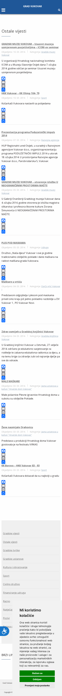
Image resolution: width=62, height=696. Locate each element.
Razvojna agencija (50, 140)
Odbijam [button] (37, 679)
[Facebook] (31, 78)
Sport (44, 97)
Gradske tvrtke (11, 550)
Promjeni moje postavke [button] (37, 685)
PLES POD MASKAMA (14, 242)
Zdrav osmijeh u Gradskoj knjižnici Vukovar (28, 331)
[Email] (31, 82)
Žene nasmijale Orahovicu (17, 427)
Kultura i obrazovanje (15, 567)
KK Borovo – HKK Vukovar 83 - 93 (21, 465)
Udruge (45, 247)
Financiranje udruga (14, 592)
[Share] (31, 90)
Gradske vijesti (11, 533)
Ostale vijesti (10, 542)
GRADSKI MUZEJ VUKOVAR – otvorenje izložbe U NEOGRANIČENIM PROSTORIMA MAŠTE (30, 183)
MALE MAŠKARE (11, 381)
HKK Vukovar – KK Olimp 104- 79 (20, 93)
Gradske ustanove (13, 559)
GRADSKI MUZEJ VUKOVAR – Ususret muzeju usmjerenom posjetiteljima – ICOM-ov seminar (30, 45)
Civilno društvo (11, 584)
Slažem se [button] (37, 673)
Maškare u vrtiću (12, 281)
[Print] (31, 86)
